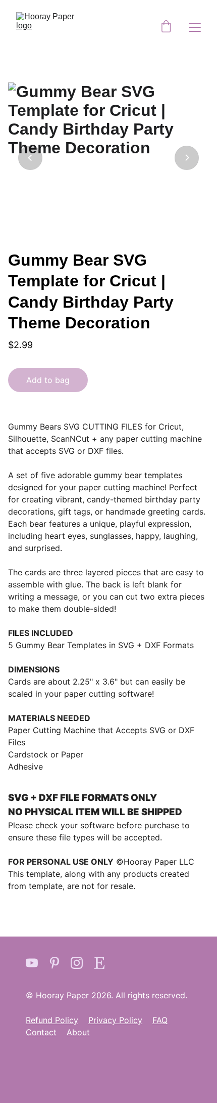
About (78, 1032)
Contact (41, 1032)
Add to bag (48, 380)
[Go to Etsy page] (99, 963)
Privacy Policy (115, 1020)
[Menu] (195, 27)
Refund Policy (52, 1020)
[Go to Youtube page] (32, 963)
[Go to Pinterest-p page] (54, 963)
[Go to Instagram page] (77, 963)
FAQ (160, 1020)
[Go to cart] (166, 27)
